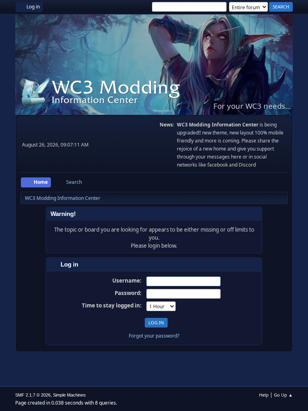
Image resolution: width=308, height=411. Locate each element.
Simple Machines (69, 395)
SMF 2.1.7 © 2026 (33, 395)
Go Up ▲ (283, 395)
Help (264, 395)
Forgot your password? (154, 335)
